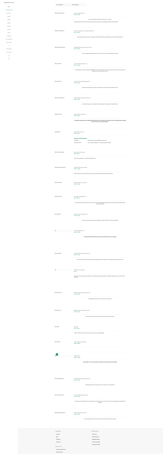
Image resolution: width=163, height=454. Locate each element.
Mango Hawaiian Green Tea (80, 412)
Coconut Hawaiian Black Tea (80, 63)
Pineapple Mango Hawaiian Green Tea (82, 47)
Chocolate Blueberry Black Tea (81, 395)
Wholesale (58, 439)
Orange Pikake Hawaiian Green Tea (82, 253)
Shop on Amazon (59, 452)
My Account (94, 434)
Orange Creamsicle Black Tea (81, 214)
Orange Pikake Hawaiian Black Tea (82, 378)
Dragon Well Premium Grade (80, 167)
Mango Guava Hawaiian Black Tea (82, 310)
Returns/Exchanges (96, 441)
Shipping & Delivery (96, 439)
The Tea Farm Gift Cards (60, 449)
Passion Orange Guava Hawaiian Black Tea (84, 30)
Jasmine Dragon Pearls (79, 13)
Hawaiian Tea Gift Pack (79, 269)
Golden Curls (77, 355)
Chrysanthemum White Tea (80, 342)
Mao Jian (76, 326)
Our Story (58, 434)
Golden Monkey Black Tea (80, 114)
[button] (9, 58)
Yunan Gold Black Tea (79, 230)
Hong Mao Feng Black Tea (80, 196)
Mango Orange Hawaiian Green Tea (82, 292)
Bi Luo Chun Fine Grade (79, 152)
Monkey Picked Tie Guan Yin (80, 182)
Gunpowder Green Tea (79, 132)
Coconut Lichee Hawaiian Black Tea (82, 81)
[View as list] (87, 5)
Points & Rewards (95, 436)
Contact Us (58, 441)
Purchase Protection (96, 444)
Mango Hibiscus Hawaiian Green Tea (82, 97)
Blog (57, 436)
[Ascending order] (70, 4)
